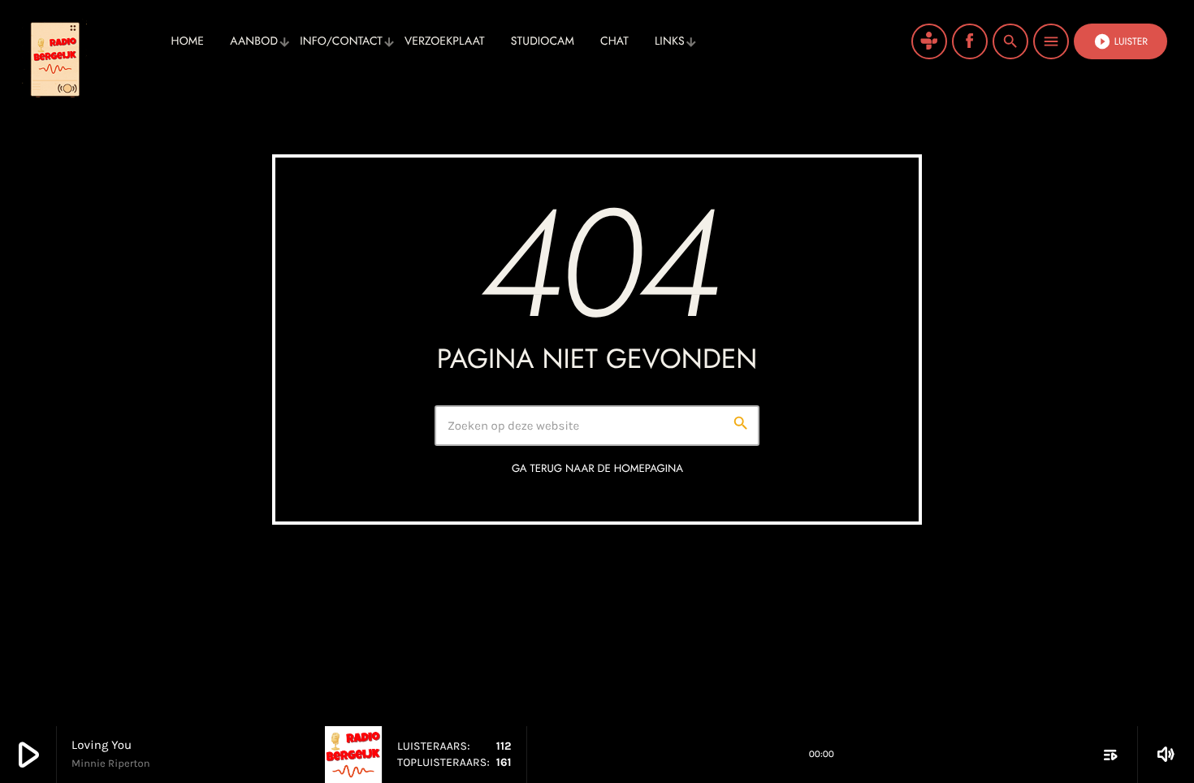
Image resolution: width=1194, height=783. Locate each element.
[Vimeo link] (90, 41)
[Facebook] (970, 41)
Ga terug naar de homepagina (597, 468)
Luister (1120, 41)
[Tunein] (929, 41)
